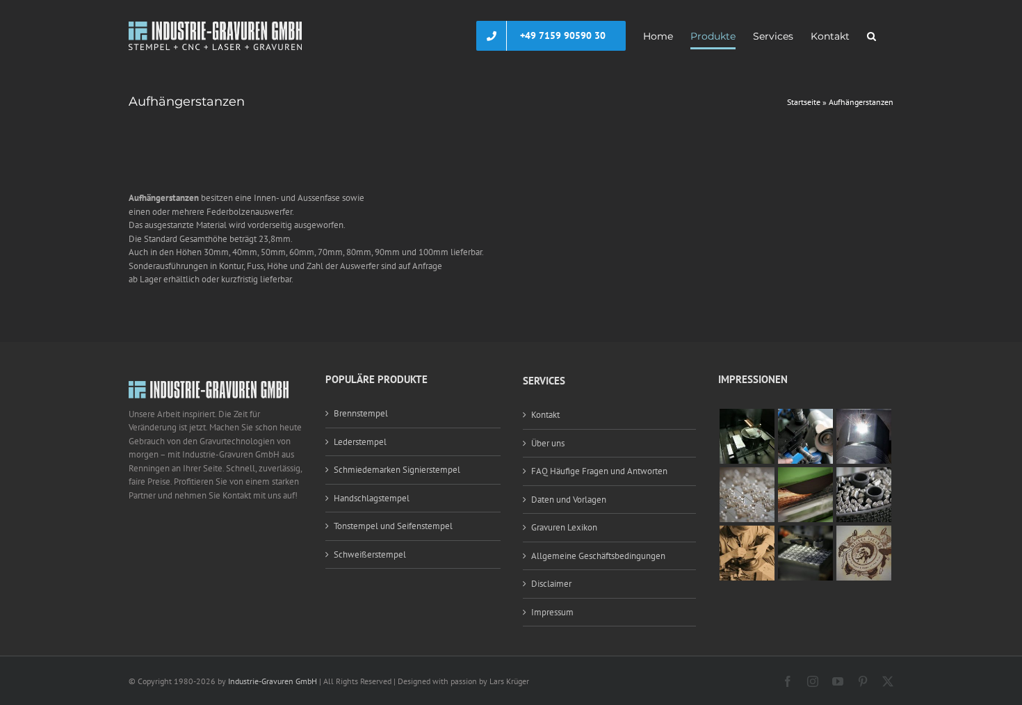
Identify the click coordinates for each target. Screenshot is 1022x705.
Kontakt (545, 415)
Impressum (552, 612)
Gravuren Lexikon (564, 527)
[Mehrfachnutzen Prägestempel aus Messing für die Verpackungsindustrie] (747, 474)
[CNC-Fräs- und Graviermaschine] (805, 532)
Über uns (548, 443)
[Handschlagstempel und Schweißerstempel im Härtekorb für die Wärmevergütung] (863, 474)
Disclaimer (551, 584)
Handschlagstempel (371, 498)
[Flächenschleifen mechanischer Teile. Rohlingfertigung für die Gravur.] (805, 474)
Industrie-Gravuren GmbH (272, 681)
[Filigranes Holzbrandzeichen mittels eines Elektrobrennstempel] (863, 532)
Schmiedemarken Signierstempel (397, 470)
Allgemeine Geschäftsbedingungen (598, 556)
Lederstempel (360, 442)
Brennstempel (361, 413)
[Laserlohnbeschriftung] (863, 415)
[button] (871, 36)
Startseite (803, 102)
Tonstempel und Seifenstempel (393, 526)
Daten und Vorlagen (568, 499)
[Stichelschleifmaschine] (805, 415)
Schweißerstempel (370, 554)
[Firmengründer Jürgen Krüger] (747, 532)
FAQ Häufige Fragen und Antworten (599, 471)
